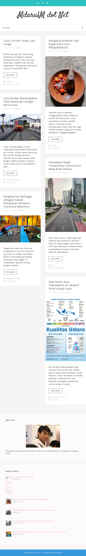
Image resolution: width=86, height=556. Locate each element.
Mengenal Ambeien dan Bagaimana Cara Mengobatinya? (64, 44)
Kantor (18, 278)
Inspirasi (8, 81)
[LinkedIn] (38, 3)
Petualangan (16, 180)
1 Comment (55, 148)
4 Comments (10, 281)
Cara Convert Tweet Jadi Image (23, 477)
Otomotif (62, 397)
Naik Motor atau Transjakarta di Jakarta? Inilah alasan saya (64, 285)
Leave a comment (12, 84)
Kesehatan (54, 397)
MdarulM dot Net (43, 15)
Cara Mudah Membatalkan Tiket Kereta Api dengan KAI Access (20, 102)
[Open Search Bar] (82, 28)
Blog (52, 265)
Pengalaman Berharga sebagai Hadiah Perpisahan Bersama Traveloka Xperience (17, 201)
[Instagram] (42, 3)
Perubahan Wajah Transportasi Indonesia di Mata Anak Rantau (65, 166)
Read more (11, 75)
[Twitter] (47, 3)
